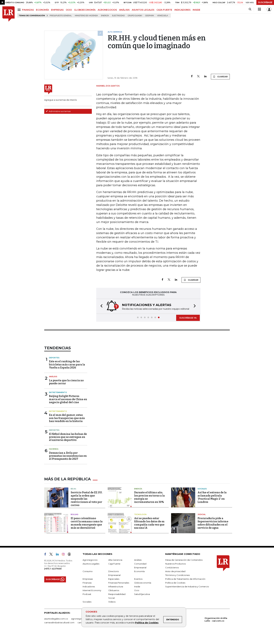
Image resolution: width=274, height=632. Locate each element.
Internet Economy (92, 590)
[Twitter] (198, 76)
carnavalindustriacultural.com (59, 622)
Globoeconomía (142, 582)
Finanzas (87, 582)
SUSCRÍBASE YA (188, 317)
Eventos (138, 579)
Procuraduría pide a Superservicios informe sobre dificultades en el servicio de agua (213, 523)
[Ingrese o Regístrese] (269, 9)
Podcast (87, 594)
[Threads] (70, 555)
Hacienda (53, 449)
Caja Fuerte (114, 563)
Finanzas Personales (118, 582)
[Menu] (19, 10)
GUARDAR (222, 76)
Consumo (88, 571)
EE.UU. (73, 489)
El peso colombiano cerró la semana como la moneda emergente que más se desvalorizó (87, 523)
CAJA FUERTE (164, 9)
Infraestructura (115, 586)
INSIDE (196, 9)
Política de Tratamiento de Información (185, 579)
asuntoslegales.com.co (56, 618)
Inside (137, 586)
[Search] (250, 9)
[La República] (8, 14)
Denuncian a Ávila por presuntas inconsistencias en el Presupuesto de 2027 (68, 455)
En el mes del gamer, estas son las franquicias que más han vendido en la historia (67, 417)
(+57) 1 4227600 (53, 568)
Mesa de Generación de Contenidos (183, 560)
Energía (105, 16)
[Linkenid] (58, 555)
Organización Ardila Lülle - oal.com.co (216, 619)
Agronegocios (90, 560)
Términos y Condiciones (177, 575)
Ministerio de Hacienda (86, 16)
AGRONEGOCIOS (107, 9)
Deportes (54, 358)
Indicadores (89, 586)
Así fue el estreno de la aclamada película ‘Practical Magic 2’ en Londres (212, 497)
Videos (111, 601)
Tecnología (140, 514)
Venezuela (162, 16)
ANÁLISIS (124, 9)
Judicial (202, 514)
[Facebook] (191, 76)
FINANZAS (28, 9)
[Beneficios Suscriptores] (259, 9)
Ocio (136, 590)
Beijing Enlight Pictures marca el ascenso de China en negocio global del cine (68, 399)
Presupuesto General (61, 16)
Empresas (88, 579)
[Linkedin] (205, 76)
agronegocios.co (80, 618)
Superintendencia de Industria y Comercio (187, 586)
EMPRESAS (57, 9)
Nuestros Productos (175, 563)
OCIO (69, 9)
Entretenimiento (58, 392)
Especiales (113, 579)
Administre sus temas (59, 111)
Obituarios (113, 590)
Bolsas (74, 514)
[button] (100, 306)
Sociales (202, 489)
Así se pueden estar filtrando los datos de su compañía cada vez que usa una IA (149, 523)
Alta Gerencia (115, 560)
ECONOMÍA (42, 9)
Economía (139, 571)
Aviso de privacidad (175, 571)
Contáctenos (172, 567)
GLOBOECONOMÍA (84, 9)
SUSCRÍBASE (265, 2)
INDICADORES (182, 9)
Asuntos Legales (91, 563)
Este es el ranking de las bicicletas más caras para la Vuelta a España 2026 (67, 364)
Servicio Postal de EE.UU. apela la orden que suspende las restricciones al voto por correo (87, 499)
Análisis (53, 376)
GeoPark (149, 16)
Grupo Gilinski (135, 16)
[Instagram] (64, 555)
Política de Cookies (146, 622)
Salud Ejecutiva (142, 594)
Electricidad (118, 16)
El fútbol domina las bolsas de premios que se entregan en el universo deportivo (68, 437)
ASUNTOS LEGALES (143, 9)
